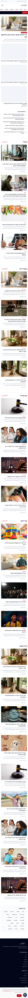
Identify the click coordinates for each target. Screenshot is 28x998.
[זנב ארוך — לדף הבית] (23, 5)
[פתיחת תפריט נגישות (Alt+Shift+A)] (25, 995)
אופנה (16, 9)
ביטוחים (6, 9)
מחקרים (15, 920)
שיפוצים (22, 929)
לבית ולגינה (10, 917)
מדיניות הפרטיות (7, 991)
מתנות (23, 923)
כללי (16, 917)
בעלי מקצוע (14, 914)
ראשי (25, 9)
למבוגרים (22, 920)
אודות (6, 1)
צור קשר (2, 1)
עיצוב (17, 923)
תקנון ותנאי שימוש (23, 978)
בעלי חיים (22, 914)
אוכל (21, 9)
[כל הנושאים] (2, 5)
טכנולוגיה (22, 917)
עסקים (12, 923)
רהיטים (9, 926)
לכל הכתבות (5, 142)
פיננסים (15, 926)
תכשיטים (10, 929)
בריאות (7, 914)
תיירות (16, 929)
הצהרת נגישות (24, 982)
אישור (19, 995)
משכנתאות (9, 920)
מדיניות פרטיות (24, 980)
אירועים (12, 9)
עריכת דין (22, 926)
